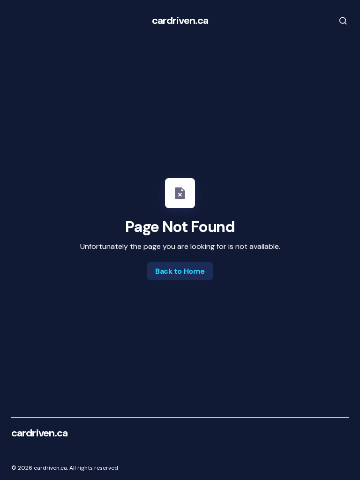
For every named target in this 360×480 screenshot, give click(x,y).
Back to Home (179, 271)
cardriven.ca (180, 20)
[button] (336, 20)
